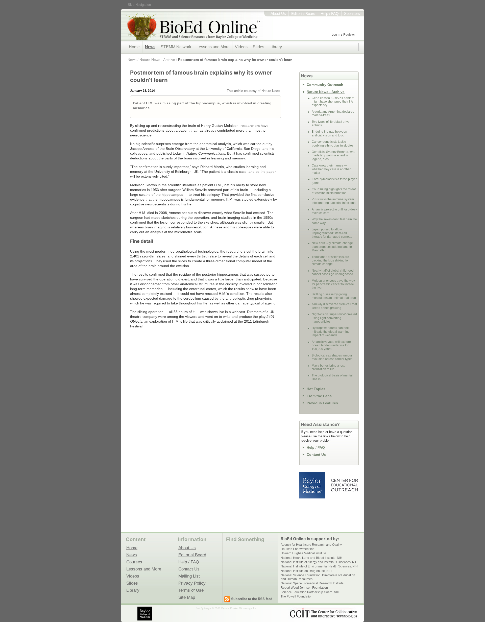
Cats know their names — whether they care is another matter (331, 169)
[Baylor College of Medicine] (145, 613)
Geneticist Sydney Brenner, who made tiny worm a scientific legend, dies (333, 155)
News (150, 47)
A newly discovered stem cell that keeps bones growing (334, 305)
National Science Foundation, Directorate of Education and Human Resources (318, 577)
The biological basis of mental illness (332, 377)
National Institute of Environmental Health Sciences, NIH (319, 566)
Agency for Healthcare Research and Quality (311, 544)
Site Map (186, 597)
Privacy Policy (192, 583)
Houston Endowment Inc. (298, 549)
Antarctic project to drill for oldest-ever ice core (334, 211)
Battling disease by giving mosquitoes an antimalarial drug (334, 296)
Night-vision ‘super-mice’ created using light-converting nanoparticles (334, 318)
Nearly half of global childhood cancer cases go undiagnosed (333, 272)
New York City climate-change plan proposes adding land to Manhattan (332, 246)
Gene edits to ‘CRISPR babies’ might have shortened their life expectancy (333, 101)
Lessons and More (213, 47)
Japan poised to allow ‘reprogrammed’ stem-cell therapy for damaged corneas (332, 233)
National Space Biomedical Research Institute (312, 583)
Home (134, 47)
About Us (278, 14)
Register (349, 34)
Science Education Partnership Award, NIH (310, 592)
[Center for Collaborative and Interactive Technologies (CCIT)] (323, 613)
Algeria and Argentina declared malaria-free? (333, 113)
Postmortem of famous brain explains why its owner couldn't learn (235, 60)
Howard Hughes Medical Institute (303, 553)
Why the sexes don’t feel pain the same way (334, 221)
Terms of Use (191, 590)
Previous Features (322, 403)
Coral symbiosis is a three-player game (334, 180)
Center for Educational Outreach (344, 485)
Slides (258, 47)
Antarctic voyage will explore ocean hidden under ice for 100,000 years (331, 345)
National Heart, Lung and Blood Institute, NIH (311, 558)
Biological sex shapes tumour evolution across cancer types (332, 357)
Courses (134, 562)
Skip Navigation (139, 5)
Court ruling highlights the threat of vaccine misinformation (334, 191)
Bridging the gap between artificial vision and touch (329, 133)
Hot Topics (316, 389)
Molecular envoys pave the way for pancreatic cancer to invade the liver (333, 284)
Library (276, 47)
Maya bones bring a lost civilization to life (328, 367)
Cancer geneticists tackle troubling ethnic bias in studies (332, 143)
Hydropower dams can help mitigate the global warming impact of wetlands (331, 331)
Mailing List (189, 576)
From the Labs (319, 396)
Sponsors (352, 14)
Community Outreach (325, 85)
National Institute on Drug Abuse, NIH (306, 571)
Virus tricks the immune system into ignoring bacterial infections (333, 201)
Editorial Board (303, 14)
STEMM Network (176, 47)
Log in (336, 34)
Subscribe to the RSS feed (251, 599)
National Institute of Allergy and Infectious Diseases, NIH (319, 562)
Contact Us (316, 454)
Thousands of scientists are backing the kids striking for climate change (330, 260)
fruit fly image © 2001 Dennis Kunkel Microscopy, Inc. (226, 608)
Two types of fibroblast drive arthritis (331, 123)
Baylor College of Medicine (312, 485)
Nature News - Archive (157, 60)
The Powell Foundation (296, 596)
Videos (241, 47)
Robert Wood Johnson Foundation (304, 587)
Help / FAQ (330, 14)
